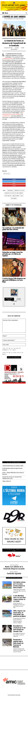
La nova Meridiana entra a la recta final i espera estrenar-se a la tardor (19, 598)
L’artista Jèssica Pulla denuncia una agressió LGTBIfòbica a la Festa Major (14, 280)
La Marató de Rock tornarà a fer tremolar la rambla (12, 465)
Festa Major (8, 195)
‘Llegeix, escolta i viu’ (6, 481)
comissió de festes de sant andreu (14, 193)
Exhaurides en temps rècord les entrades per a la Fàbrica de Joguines (12, 254)
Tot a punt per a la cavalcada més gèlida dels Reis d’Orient (13, 229)
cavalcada (10, 190)
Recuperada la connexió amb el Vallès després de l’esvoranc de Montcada (18, 643)
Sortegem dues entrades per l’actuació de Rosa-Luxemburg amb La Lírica (12, 477)
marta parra (16, 195)
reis (22, 195)
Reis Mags (13, 198)
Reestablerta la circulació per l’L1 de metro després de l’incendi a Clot (19, 628)
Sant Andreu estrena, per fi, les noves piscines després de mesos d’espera (19, 584)
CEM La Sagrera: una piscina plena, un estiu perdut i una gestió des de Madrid (19, 613)
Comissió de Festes (19, 190)
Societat (17, 47)
